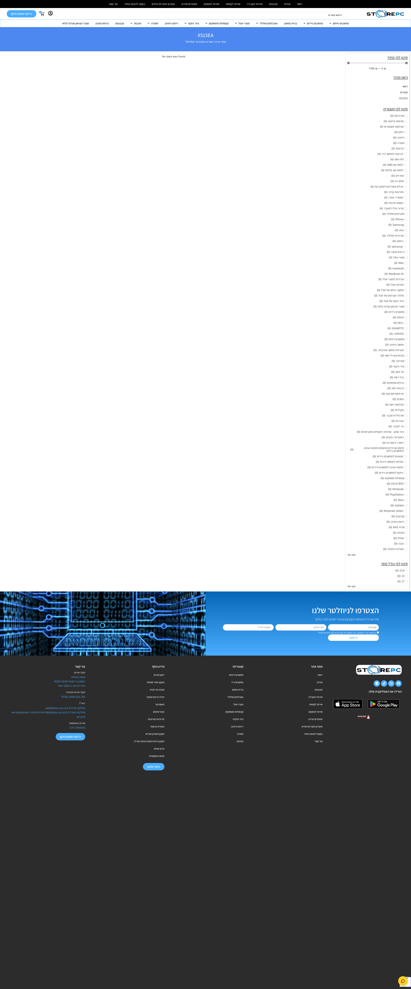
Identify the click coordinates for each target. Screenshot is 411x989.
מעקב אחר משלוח (155, 682)
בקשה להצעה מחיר (134, 4)
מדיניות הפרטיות (156, 719)
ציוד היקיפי (238, 719)
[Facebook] (398, 683)
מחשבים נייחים (341, 23)
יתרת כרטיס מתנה (155, 697)
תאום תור (159, 704)
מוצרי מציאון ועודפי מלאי (75, 23)
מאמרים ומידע (189, 4)
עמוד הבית (220, 41)
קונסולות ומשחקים (219, 23)
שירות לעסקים (211, 4)
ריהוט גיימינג (171, 23)
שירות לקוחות (233, 4)
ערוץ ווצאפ (159, 748)
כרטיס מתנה (102, 23)
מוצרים (404, 92)
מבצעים (273, 4)
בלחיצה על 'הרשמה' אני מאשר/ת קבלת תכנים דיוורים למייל (347, 632)
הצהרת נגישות (157, 726)
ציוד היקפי (193, 23)
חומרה (154, 23)
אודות (287, 4)
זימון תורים (159, 675)
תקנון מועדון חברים (155, 734)
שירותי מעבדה (254, 4)
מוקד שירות (79, 672)
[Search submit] (149, 15)
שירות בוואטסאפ (77, 723)
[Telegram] (377, 683)
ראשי (299, 4)
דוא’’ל (82, 703)
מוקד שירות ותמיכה (75, 692)
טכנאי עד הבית (157, 689)
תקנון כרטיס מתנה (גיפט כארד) (149, 741)
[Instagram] (391, 683)
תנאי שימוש (158, 711)
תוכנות (137, 23)
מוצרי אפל (244, 23)
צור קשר (113, 4)
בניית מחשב (290, 23)
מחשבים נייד (237, 682)
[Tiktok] (384, 683)
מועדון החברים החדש (163, 4)
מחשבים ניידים (315, 23)
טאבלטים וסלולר (268, 23)
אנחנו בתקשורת (156, 756)
